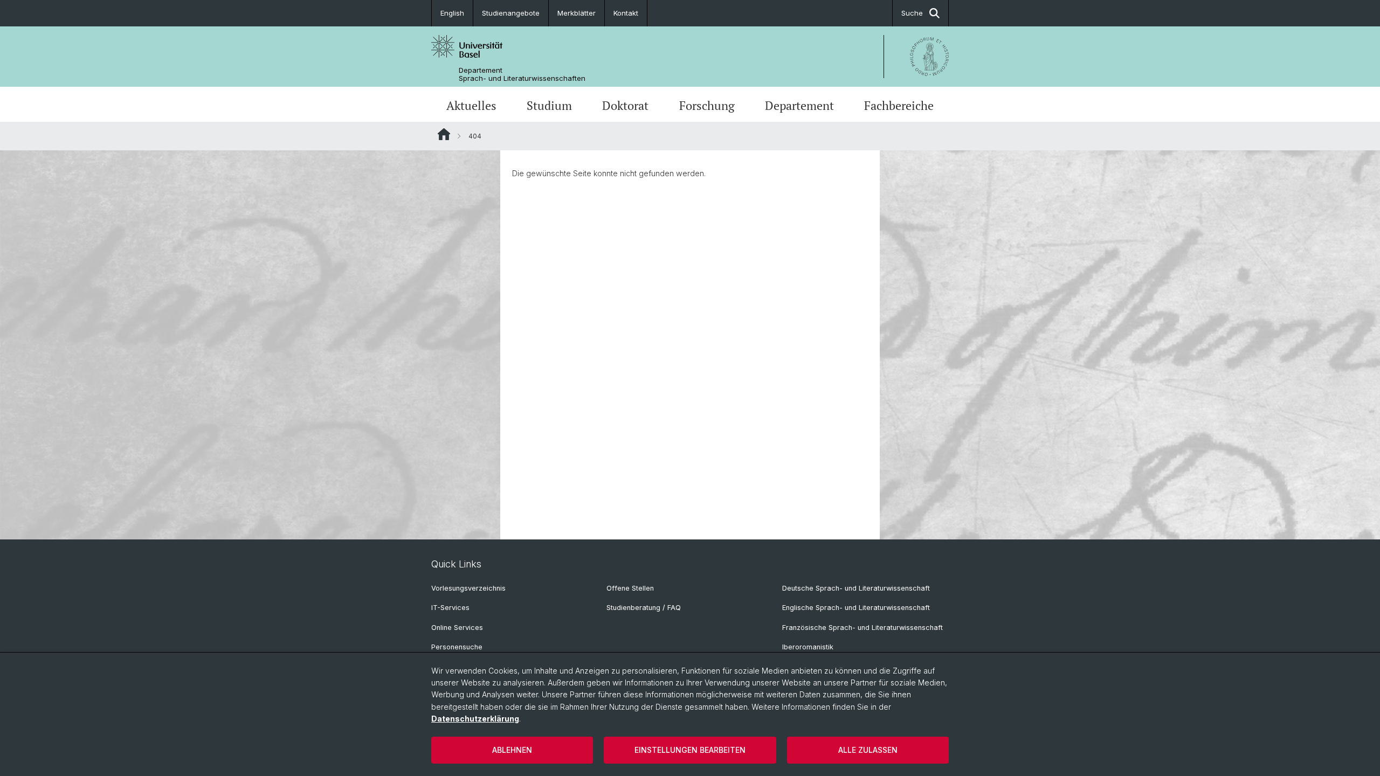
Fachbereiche (899, 105)
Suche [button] (912, 13)
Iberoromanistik (807, 647)
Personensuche (456, 647)
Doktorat (625, 105)
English (452, 13)
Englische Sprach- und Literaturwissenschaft (856, 608)
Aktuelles (471, 105)
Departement (799, 105)
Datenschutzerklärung (475, 718)
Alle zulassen (868, 749)
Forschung (707, 105)
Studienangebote (511, 13)
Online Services (457, 627)
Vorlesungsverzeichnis (468, 588)
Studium (549, 105)
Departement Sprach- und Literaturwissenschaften (522, 74)
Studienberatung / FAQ (643, 608)
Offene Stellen (630, 588)
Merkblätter (576, 13)
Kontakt (625, 13)
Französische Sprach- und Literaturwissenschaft (862, 627)
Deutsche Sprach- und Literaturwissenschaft (856, 588)
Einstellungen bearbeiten (690, 749)
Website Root (444, 134)
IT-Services (450, 608)
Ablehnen (512, 749)
